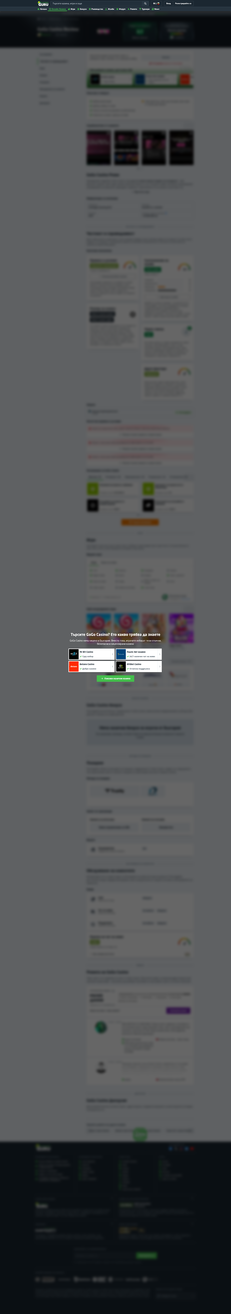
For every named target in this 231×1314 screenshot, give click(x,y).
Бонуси (83, 9)
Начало (43, 9)
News (156, 9)
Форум (122, 9)
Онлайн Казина (59, 9)
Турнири (146, 9)
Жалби (111, 9)
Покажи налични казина (117, 678)
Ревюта (133, 9)
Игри (73, 9)
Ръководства (97, 9)
